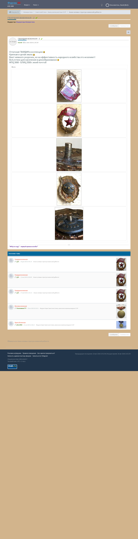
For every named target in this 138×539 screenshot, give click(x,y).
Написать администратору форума (19, 356)
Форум (26, 5)
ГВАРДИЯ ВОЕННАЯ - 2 (21, 17)
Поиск (35, 5)
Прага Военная (20, 322)
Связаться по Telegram (40, 356)
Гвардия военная (21, 259)
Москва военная (21, 306)
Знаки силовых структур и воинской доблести (46, 261)
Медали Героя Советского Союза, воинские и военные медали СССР (59, 308)
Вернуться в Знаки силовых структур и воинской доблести (29, 341)
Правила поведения (29, 353)
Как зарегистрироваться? (46, 353)
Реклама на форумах (14, 353)
